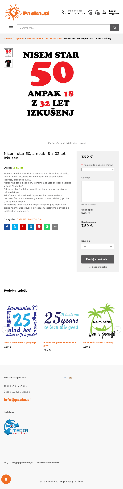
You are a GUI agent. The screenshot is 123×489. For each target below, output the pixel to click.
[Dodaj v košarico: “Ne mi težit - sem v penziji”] (94, 337)
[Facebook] (65, 378)
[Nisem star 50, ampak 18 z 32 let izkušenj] (7, 227)
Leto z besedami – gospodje (20, 342)
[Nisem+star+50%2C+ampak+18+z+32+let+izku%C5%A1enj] (15, 227)
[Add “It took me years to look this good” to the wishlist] (69, 337)
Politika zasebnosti (48, 462)
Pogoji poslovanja (22, 462)
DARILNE (21, 219)
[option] (22, 328)
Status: (8, 167)
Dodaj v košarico (98, 259)
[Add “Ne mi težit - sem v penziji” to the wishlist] (108, 337)
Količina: (85, 241)
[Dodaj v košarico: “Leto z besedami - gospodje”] (14, 337)
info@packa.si (17, 399)
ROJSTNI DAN (35, 219)
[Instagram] (71, 378)
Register (114, 13)
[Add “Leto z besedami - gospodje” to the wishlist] (29, 337)
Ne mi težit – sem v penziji (98, 342)
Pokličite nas (75, 10)
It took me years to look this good (59, 344)
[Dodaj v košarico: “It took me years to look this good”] (54, 337)
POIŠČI (114, 27)
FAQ (6, 462)
